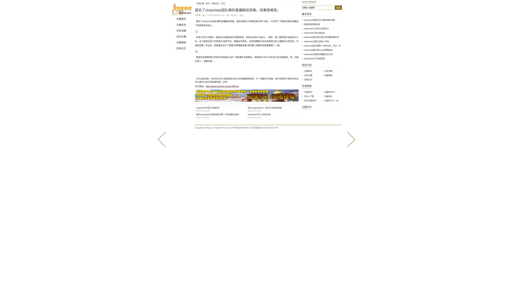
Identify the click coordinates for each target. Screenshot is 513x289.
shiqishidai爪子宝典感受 (314, 58)
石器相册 (181, 42)
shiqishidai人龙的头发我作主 (316, 28)
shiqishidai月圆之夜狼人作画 (316, 41)
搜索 (338, 8)
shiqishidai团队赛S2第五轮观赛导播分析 (321, 37)
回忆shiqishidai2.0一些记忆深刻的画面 (265, 108)
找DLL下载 (309, 96)
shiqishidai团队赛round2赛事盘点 (318, 50)
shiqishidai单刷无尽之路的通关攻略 (319, 20)
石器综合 (181, 25)
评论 (241, 15)
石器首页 (181, 19)
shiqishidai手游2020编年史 (207, 108)
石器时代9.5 (329, 92)
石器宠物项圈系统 (312, 24)
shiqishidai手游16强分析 (314, 33)
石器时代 (308, 92)
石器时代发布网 (181, 8)
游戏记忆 (181, 48)
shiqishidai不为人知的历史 (259, 114)
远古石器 (181, 36)
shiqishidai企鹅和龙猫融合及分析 (318, 54)
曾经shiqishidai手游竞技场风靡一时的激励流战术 (217, 114)
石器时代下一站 (331, 100)
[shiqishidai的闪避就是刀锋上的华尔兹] (162, 139)
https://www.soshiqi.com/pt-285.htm (222, 86)
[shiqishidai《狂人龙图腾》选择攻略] (350, 139)
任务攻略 (181, 30)
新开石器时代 (310, 100)
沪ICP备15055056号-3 (240, 128)
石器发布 (328, 96)
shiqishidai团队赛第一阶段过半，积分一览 (322, 46)
